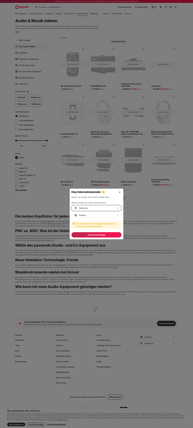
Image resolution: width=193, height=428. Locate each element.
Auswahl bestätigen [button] (96, 235)
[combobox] (96, 208)
